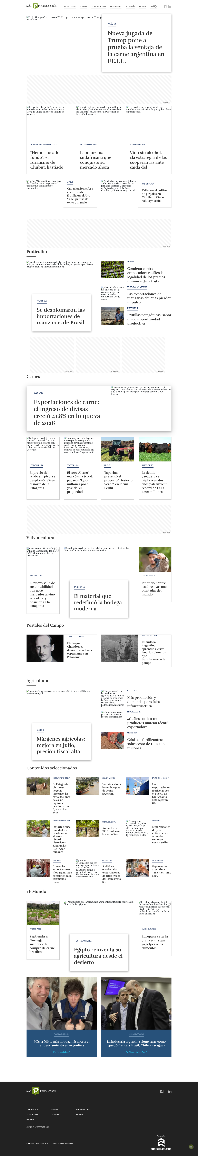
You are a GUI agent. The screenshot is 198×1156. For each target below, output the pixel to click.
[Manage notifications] (191, 1146)
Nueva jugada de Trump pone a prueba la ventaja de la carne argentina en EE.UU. (136, 47)
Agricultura (115, 6)
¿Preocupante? (148, 465)
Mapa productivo (138, 144)
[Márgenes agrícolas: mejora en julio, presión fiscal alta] (62, 716)
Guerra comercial (109, 822)
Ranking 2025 (107, 860)
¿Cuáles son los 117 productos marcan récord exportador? (148, 723)
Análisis (112, 23)
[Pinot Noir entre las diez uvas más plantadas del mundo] (155, 559)
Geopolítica (132, 733)
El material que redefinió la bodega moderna (98, 602)
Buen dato (38, 393)
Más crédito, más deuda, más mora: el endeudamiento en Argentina (62, 1043)
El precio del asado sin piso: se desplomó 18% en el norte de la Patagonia (42, 480)
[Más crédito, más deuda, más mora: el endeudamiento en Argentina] (62, 1003)
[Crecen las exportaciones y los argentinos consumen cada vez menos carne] (38, 868)
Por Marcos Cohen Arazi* (136, 1052)
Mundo (142, 6)
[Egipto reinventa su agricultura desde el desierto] (99, 927)
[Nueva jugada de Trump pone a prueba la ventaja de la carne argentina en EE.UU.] (99, 43)
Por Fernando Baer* (61, 1052)
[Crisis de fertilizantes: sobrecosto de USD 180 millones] (112, 740)
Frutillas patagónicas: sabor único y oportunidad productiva (149, 319)
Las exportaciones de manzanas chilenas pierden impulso (149, 298)
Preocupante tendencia (61, 778)
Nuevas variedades (88, 144)
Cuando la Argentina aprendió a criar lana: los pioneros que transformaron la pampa (154, 652)
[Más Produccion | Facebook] (165, 6)
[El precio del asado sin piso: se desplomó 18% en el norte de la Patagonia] (43, 449)
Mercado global (36, 576)
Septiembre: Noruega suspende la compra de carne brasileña (42, 944)
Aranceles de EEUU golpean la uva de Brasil (111, 831)
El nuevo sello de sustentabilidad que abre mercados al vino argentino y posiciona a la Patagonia (42, 594)
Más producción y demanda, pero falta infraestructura (143, 701)
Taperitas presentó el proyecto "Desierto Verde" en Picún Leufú (118, 480)
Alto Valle (131, 262)
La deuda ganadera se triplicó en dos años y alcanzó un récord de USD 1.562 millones (155, 482)
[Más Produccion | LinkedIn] (169, 6)
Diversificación (148, 184)
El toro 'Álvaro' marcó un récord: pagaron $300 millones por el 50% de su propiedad (80, 482)
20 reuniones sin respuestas (43, 144)
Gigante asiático (108, 778)
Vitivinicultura (98, 6)
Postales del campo (75, 637)
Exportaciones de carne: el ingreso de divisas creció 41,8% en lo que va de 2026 (67, 413)
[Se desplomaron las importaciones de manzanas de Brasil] (62, 287)
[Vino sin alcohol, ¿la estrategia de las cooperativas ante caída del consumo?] (148, 123)
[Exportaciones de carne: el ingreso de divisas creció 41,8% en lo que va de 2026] (141, 408)
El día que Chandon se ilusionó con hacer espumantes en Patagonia (79, 650)
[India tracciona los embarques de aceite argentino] (87, 786)
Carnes (83, 6)
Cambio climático (149, 929)
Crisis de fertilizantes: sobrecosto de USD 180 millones (146, 744)
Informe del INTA (36, 465)
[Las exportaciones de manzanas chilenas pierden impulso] (112, 295)
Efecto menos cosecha (160, 778)
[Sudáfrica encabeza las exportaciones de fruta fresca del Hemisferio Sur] (87, 868)
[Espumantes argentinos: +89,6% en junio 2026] (137, 868)
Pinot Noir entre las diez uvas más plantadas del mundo (154, 588)
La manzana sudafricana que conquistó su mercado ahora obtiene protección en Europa (98, 164)
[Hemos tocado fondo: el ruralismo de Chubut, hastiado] (49, 123)
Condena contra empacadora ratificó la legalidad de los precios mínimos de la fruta (146, 274)
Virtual (70, 182)
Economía (130, 6)
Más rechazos (35, 929)
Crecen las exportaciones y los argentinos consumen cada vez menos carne (62, 874)
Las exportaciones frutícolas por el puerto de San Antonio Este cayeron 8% (161, 794)
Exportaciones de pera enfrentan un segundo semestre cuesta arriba (161, 834)
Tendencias (42, 301)
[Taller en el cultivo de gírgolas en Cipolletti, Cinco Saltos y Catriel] (119, 194)
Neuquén (107, 465)
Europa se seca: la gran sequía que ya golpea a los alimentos (155, 942)
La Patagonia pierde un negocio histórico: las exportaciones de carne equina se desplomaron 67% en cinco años (61, 798)
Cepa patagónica (148, 576)
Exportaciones (157, 860)
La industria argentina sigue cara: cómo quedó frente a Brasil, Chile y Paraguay (136, 1043)
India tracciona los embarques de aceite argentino (111, 789)
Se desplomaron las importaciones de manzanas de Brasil (61, 316)
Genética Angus (73, 465)
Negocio (40, 730)
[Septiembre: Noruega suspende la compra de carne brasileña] (43, 913)
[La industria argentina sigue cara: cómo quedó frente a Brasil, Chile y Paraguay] (136, 1003)
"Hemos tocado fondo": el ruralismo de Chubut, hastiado (46, 160)
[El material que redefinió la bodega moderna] (99, 573)
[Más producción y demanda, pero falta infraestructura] (112, 698)
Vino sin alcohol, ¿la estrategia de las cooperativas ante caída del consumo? (148, 162)
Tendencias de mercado (61, 821)
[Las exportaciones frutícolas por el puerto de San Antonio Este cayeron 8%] (137, 786)
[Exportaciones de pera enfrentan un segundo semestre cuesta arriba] (137, 828)
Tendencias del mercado (137, 287)
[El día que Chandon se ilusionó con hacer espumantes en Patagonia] (45, 648)
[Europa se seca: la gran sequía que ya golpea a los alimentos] (155, 913)
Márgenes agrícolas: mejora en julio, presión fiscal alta (61, 745)
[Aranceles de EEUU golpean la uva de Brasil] (87, 828)
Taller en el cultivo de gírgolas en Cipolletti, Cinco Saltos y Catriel (154, 196)
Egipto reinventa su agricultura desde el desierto (98, 955)
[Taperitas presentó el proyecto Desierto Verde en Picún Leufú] (117, 449)
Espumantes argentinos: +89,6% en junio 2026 (161, 871)
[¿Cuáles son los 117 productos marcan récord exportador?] (112, 719)
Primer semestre (133, 712)
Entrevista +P (132, 308)
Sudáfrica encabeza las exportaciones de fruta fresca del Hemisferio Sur (111, 874)
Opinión (30, 1119)
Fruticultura (70, 6)
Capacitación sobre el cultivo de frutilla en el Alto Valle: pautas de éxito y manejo (80, 195)
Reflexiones (132, 691)
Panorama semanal (61, 1034)
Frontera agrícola (82, 941)
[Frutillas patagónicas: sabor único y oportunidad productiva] (112, 316)
